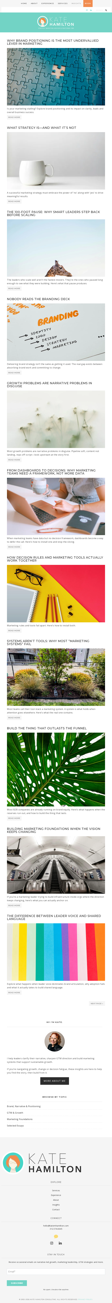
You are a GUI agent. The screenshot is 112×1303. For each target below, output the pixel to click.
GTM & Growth (15, 1112)
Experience (56, 1195)
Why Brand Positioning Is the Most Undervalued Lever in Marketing (53, 42)
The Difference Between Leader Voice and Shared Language (54, 917)
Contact (56, 1209)
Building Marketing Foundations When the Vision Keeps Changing (53, 830)
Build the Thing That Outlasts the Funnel (47, 728)
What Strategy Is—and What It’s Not (41, 128)
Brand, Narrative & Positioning (24, 1106)
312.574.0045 (56, 1229)
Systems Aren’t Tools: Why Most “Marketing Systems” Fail (48, 642)
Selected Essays (15, 1125)
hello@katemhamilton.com (56, 1225)
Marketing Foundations (20, 1119)
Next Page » (97, 1003)
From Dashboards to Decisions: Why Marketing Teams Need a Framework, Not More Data (51, 472)
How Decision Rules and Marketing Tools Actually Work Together (55, 559)
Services (56, 1190)
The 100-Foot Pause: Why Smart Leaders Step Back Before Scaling (53, 213)
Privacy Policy (85, 1299)
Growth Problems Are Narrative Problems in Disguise (49, 384)
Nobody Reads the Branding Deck (38, 299)
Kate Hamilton (56, 22)
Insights (56, 1204)
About (56, 1200)
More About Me (55, 1080)
